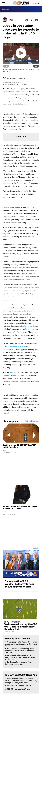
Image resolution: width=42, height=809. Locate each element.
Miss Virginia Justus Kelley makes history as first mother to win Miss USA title (20, 651)
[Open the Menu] (4, 3)
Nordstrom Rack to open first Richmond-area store (18, 663)
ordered (11, 335)
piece (12, 372)
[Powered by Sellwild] (36, 548)
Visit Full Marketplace (32, 421)
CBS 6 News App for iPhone (18, 689)
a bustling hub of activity (16, 346)
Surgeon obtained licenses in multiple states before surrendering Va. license (20, 657)
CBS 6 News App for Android (18, 686)
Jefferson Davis (28, 326)
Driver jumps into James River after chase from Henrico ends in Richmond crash (21, 644)
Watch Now (36, 3)
